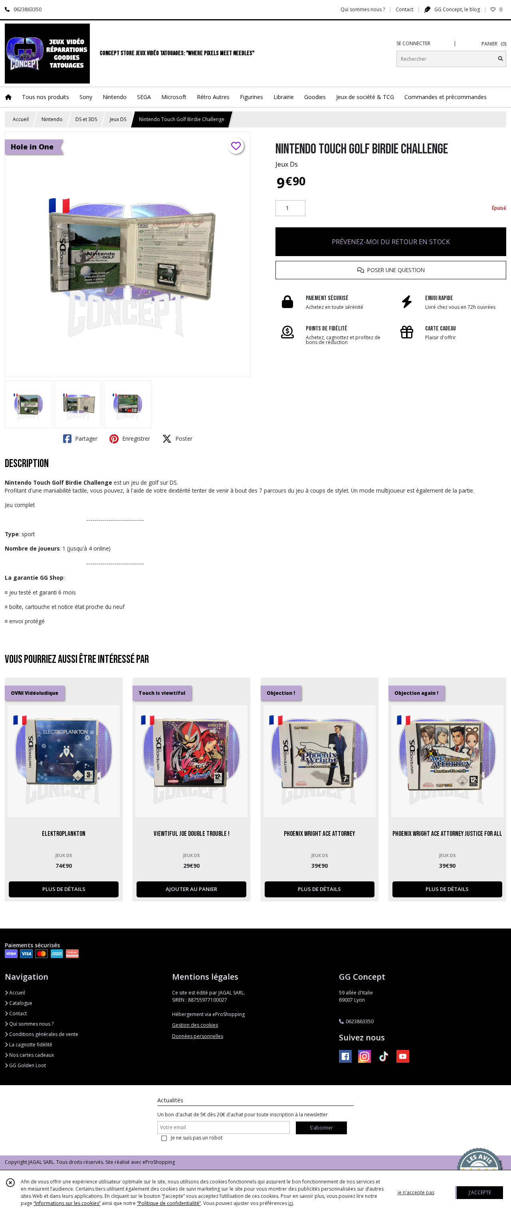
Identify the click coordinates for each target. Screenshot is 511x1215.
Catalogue (20, 1003)
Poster (183, 438)
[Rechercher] (500, 59)
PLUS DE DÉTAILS (63, 889)
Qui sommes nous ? (30, 1023)
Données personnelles (197, 1036)
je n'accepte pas (416, 1192)
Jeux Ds (286, 164)
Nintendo (52, 119)
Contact (404, 9)
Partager (85, 438)
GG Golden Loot (27, 1065)
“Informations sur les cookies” (67, 1203)
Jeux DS (118, 119)
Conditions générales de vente (43, 1034)
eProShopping (159, 1162)
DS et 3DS (86, 119)
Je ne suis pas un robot (196, 1137)
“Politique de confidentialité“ (169, 1203)
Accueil (21, 119)
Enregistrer (135, 438)
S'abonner (321, 1127)
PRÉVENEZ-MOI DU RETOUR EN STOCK (391, 241)
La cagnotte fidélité (30, 1044)
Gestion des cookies (195, 1025)
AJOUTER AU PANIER (191, 889)
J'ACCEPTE (480, 1192)
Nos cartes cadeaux (31, 1055)
